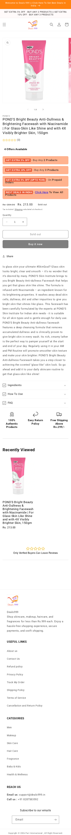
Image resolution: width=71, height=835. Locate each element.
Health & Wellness (17, 774)
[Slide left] (28, 109)
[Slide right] (43, 109)
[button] (4, 24)
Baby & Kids (14, 766)
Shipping (19, 209)
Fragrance (13, 758)
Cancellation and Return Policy (25, 705)
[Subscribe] (55, 820)
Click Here (41, 192)
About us (12, 651)
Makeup (11, 735)
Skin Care (12, 743)
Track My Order (15, 682)
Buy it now (35, 244)
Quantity (7, 215)
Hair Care (12, 751)
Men (9, 727)
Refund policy (15, 666)
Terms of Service (16, 697)
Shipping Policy (16, 690)
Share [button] (10, 256)
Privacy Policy (15, 674)
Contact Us (13, 658)
